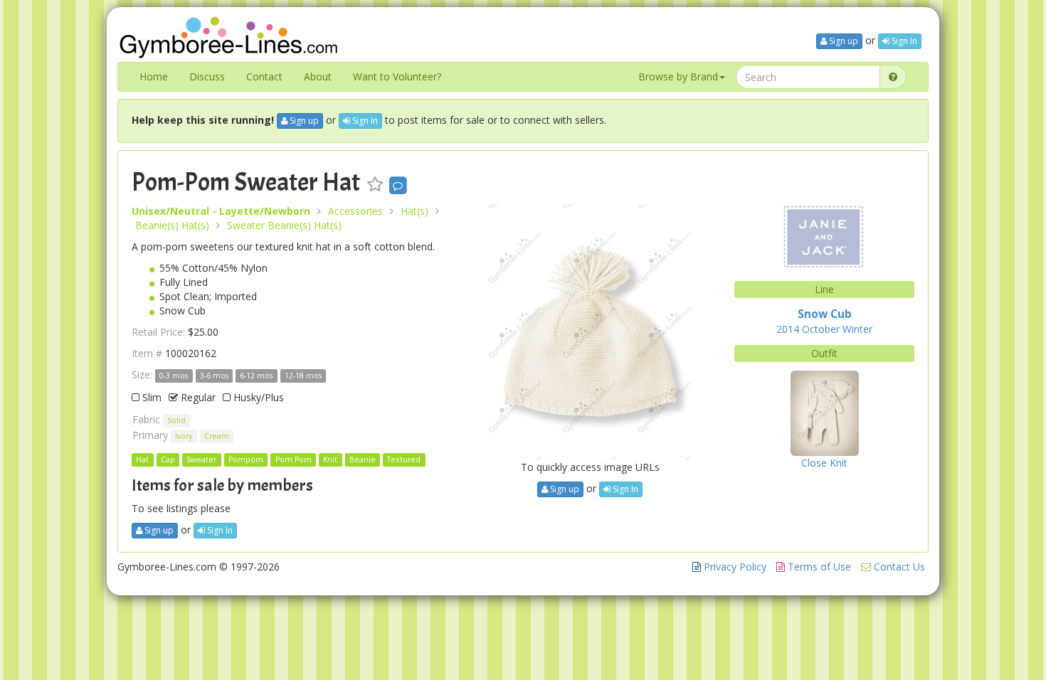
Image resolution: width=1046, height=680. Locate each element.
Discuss (207, 76)
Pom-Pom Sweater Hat (246, 182)
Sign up (842, 41)
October (821, 329)
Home (153, 76)
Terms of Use (818, 566)
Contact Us (898, 566)
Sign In (903, 41)
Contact (264, 76)
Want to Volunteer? (397, 76)
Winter (857, 329)
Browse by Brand (678, 76)
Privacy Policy (733, 566)
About (318, 76)
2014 (787, 329)
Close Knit (824, 462)
